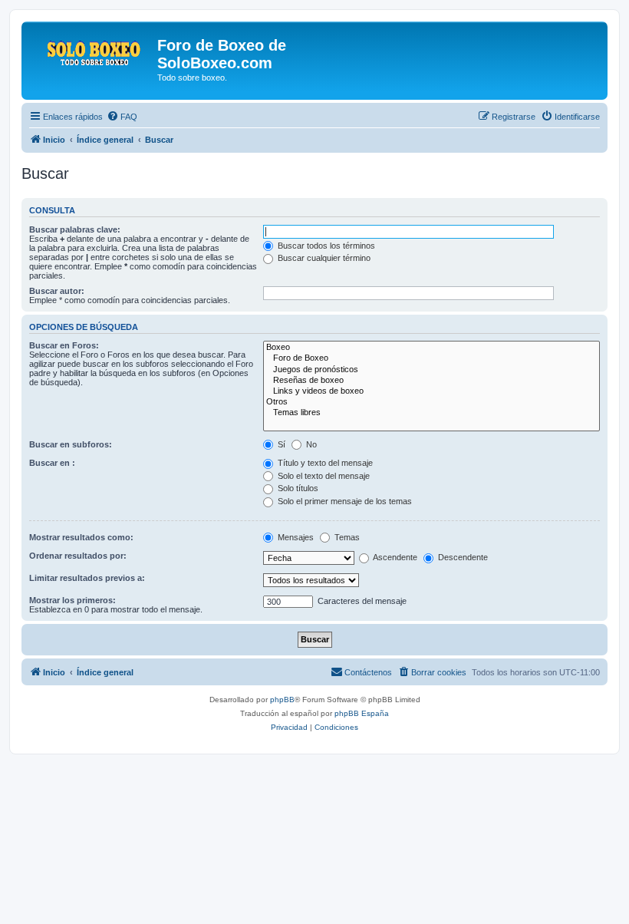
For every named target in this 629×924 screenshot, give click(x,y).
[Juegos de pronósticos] (431, 370)
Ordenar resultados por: (78, 555)
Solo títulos (296, 488)
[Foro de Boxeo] (431, 358)
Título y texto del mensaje (324, 462)
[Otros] (431, 402)
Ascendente (394, 557)
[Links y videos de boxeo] (431, 391)
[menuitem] (122, 116)
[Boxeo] (431, 347)
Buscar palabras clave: (74, 229)
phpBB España (361, 713)
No (310, 444)
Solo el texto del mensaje (322, 475)
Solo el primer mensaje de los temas (343, 501)
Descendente (462, 557)
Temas (346, 537)
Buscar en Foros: (64, 345)
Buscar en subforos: (70, 444)
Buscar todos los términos (325, 245)
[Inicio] (91, 49)
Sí (280, 444)
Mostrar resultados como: (81, 537)
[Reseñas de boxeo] (431, 380)
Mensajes (294, 537)
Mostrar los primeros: (72, 600)
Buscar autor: (56, 290)
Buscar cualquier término (322, 257)
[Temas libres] (431, 413)
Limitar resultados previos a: (87, 577)
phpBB (282, 699)
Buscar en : (52, 462)
